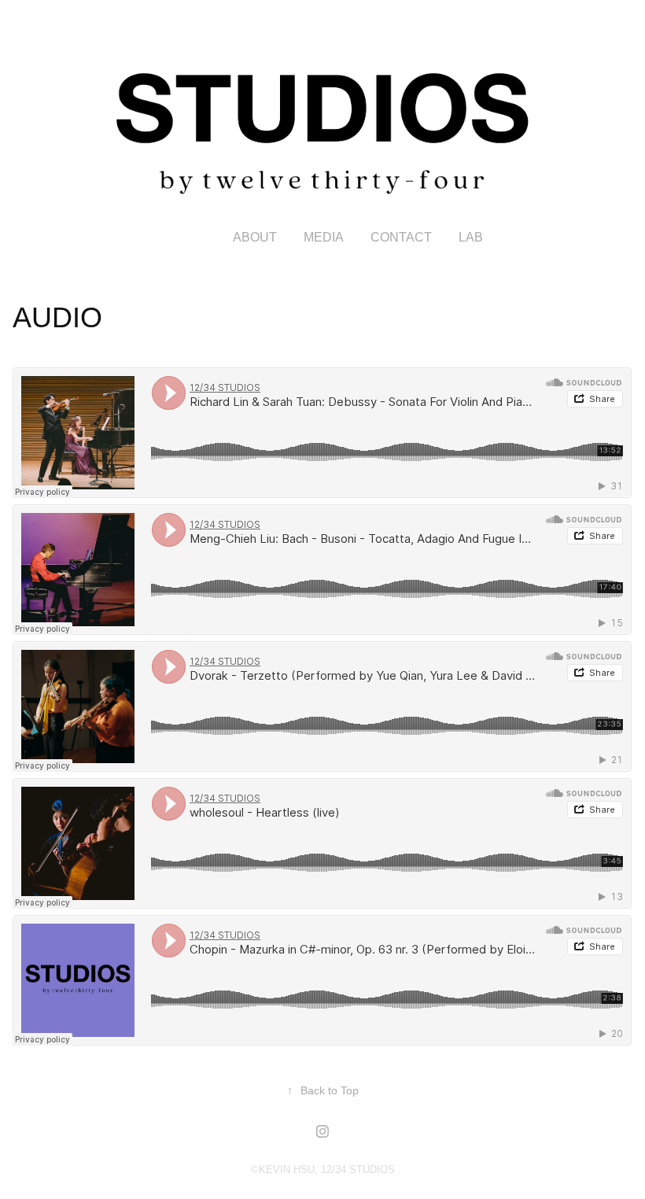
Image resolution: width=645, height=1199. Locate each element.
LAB (471, 237)
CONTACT (401, 237)
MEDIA (324, 237)
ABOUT (255, 237)
